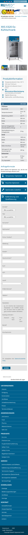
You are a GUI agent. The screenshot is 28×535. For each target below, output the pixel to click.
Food (3, 420)
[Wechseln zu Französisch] (9, 1)
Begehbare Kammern (8, 454)
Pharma (4, 423)
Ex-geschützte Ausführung (10, 444)
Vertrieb (4, 512)
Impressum (5, 528)
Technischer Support (8, 471)
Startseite (17, 16)
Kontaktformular (7, 506)
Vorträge (4, 498)
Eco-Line (4, 437)
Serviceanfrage (6, 481)
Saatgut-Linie (6, 457)
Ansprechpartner (7, 509)
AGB (13, 528)
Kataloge (4, 488)
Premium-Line (6, 440)
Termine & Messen (7, 409)
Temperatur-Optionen (13, 176)
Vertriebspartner (7, 515)
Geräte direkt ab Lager (18, 379)
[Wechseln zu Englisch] (6, 1)
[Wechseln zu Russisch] (11, 1)
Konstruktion (5, 396)
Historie (4, 389)
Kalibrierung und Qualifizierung (12, 198)
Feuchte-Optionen (12, 183)
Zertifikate (5, 399)
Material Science (6, 426)
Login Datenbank (7, 530)
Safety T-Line (5, 447)
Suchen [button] (26, 1)
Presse (4, 406)
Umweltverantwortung (8, 402)
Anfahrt (4, 519)
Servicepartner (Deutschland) (10, 474)
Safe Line (4, 430)
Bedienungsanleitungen (9, 492)
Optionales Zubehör (13, 190)
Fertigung (5, 392)
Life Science (5, 416)
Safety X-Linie (6, 450)
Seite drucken (7, 377)
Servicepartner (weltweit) (9, 477)
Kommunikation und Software (11, 464)
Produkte (24, 16)
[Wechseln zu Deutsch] (4, 1)
